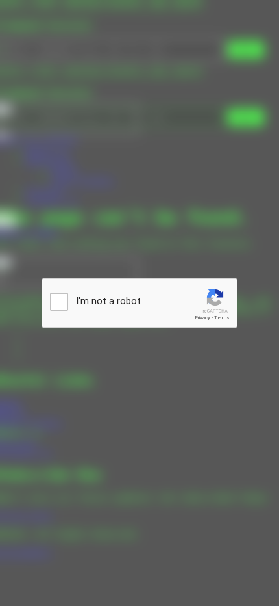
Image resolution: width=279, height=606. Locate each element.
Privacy (202, 318)
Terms (222, 318)
